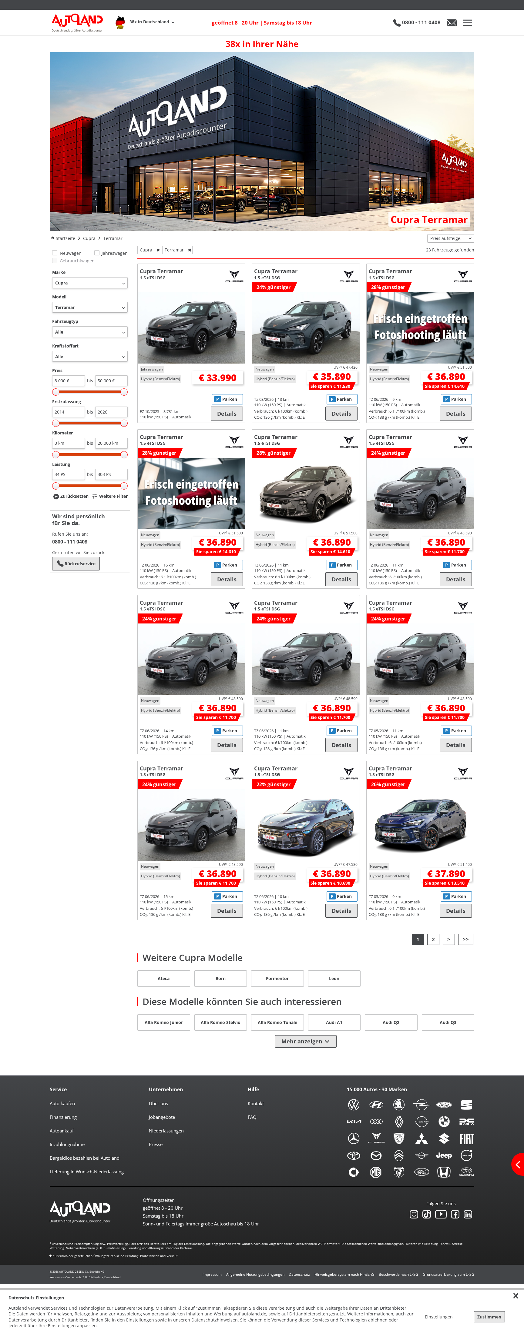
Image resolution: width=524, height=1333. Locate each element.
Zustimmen (489, 1317)
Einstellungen (439, 1317)
